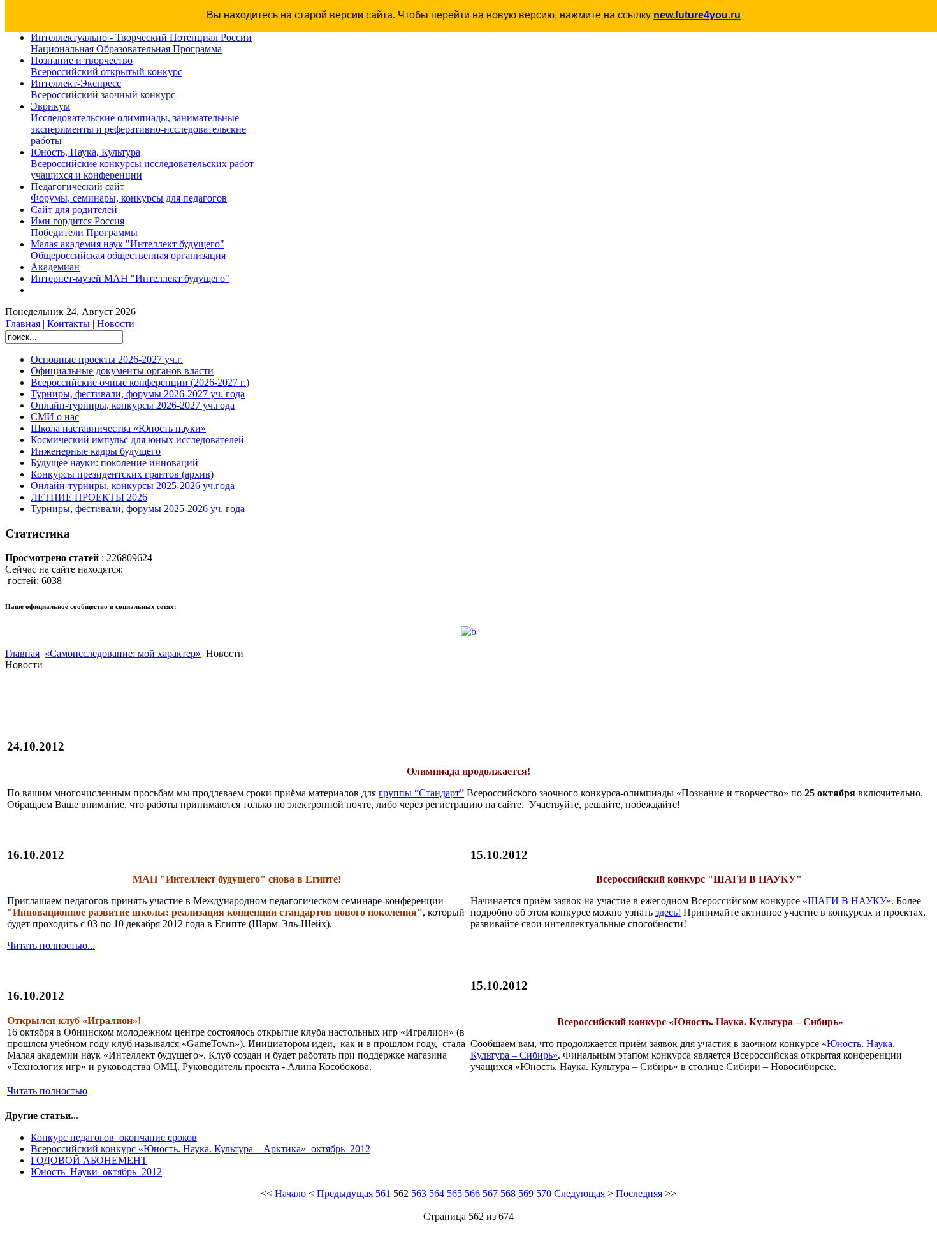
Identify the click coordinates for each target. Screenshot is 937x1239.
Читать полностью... (51, 945)
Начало (290, 1193)
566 (472, 1193)
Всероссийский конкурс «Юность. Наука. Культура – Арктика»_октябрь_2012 (200, 1148)
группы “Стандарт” (421, 793)
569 (526, 1193)
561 (383, 1193)
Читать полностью (47, 1090)
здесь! (668, 912)
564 (436, 1193)
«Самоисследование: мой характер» (123, 653)
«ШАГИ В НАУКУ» (847, 900)
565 (454, 1193)
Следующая (579, 1193)
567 (490, 1193)
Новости (115, 323)
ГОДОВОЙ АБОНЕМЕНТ (89, 1160)
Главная (23, 323)
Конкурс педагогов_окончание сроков (114, 1137)
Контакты (68, 323)
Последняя (639, 1193)
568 (508, 1193)
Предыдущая (345, 1193)
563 (418, 1193)
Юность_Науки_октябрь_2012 (96, 1171)
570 (543, 1193)
